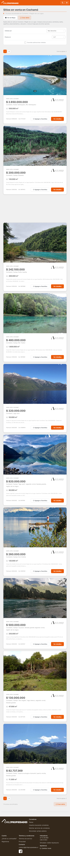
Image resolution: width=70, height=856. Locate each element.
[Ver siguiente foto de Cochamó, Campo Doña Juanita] (65, 242)
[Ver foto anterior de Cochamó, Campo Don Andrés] (4, 527)
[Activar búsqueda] (63, 2)
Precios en (8, 37)
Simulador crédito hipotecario (49, 843)
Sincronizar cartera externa (37, 831)
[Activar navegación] (67, 2)
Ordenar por (8, 30)
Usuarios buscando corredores (39, 825)
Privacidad (22, 841)
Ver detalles (57, 119)
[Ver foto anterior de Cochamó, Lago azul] (4, 384)
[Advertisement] (35, 208)
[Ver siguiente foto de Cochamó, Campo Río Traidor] (65, 313)
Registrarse (5, 841)
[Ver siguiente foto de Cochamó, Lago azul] (65, 384)
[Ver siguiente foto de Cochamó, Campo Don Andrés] (65, 527)
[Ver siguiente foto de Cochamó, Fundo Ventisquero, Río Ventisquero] (65, 75)
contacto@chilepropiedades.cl (28, 847)
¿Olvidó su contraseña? (9, 838)
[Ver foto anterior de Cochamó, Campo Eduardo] (4, 145)
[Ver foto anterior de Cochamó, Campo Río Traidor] (4, 313)
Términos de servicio (25, 838)
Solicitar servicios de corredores (39, 828)
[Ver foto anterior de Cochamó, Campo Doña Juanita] (4, 242)
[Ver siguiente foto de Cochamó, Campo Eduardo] (65, 145)
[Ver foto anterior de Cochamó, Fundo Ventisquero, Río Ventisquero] (4, 75)
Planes (31, 822)
